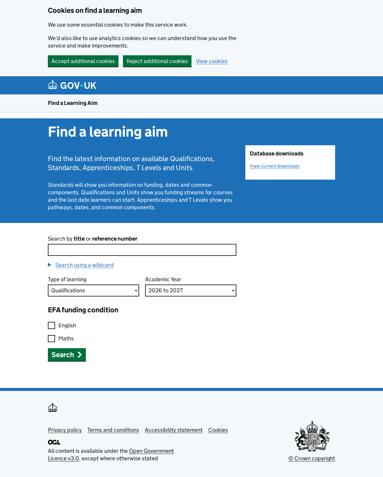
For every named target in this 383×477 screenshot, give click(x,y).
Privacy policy (65, 429)
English (67, 325)
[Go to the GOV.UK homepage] (73, 85)
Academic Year (163, 279)
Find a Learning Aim (73, 103)
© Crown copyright (311, 458)
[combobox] (142, 250)
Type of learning (67, 279)
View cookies (212, 61)
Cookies (218, 429)
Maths (66, 338)
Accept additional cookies (83, 61)
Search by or (92, 238)
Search (62, 354)
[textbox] (142, 250)
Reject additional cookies (157, 61)
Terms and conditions (113, 429)
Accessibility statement (174, 429)
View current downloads (275, 166)
